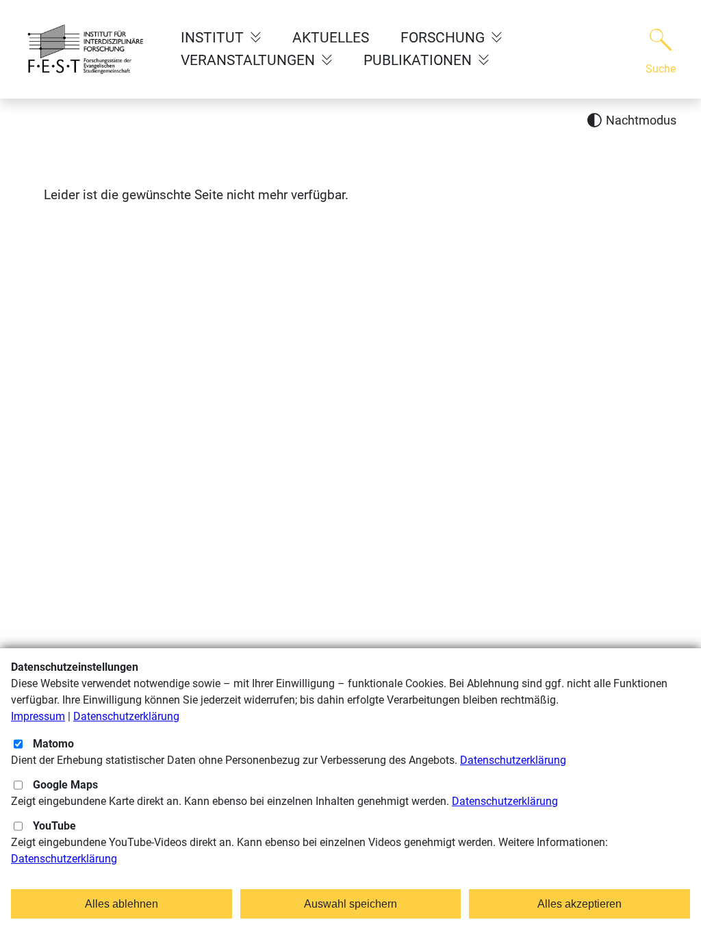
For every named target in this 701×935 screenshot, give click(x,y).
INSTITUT (214, 37)
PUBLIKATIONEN (419, 60)
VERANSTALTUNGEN (249, 60)
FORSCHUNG (444, 37)
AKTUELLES (330, 37)
